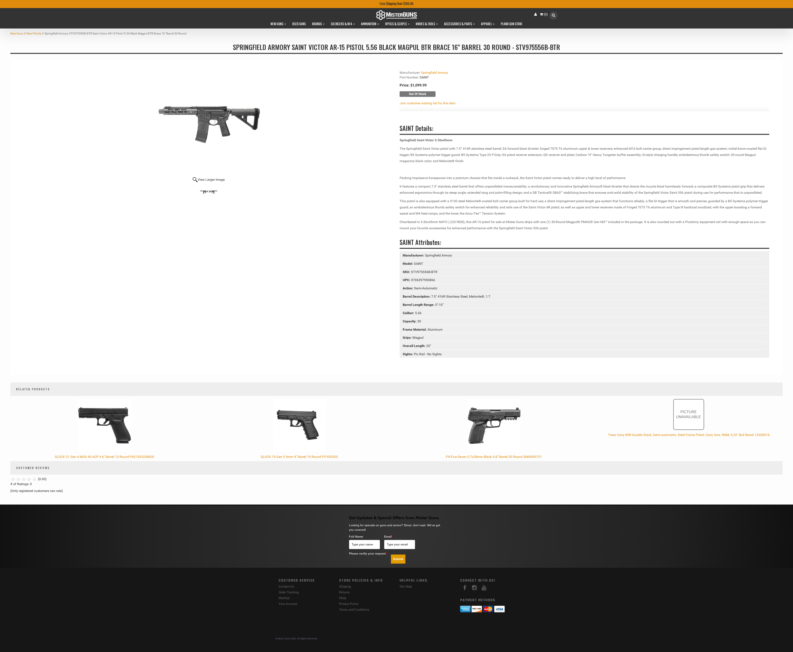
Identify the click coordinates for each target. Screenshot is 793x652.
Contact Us (286, 586)
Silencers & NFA (342, 24)
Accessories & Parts (458, 24)
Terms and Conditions (354, 610)
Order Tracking (289, 592)
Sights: (408, 354)
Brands (317, 24)
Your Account (288, 604)
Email (388, 536)
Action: (408, 288)
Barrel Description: (417, 296)
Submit (398, 559)
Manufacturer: (414, 255)
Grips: (407, 338)
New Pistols (33, 33)
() (546, 14)
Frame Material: (415, 329)
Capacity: (410, 321)
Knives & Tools (426, 24)
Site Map (406, 586)
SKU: (407, 272)
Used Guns (299, 24)
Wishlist (284, 598)
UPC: (407, 280)
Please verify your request (368, 553)
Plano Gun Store (511, 24)
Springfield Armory (434, 73)
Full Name (356, 536)
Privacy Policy (348, 604)
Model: (408, 264)
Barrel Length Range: (419, 305)
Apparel (487, 24)
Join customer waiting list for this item (428, 103)
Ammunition (369, 24)
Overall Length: (414, 346)
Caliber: (409, 313)
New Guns (277, 24)
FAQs (342, 598)
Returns (344, 592)
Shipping (345, 586)
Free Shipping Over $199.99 (396, 4)
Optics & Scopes (396, 24)
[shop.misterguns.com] (396, 15)
